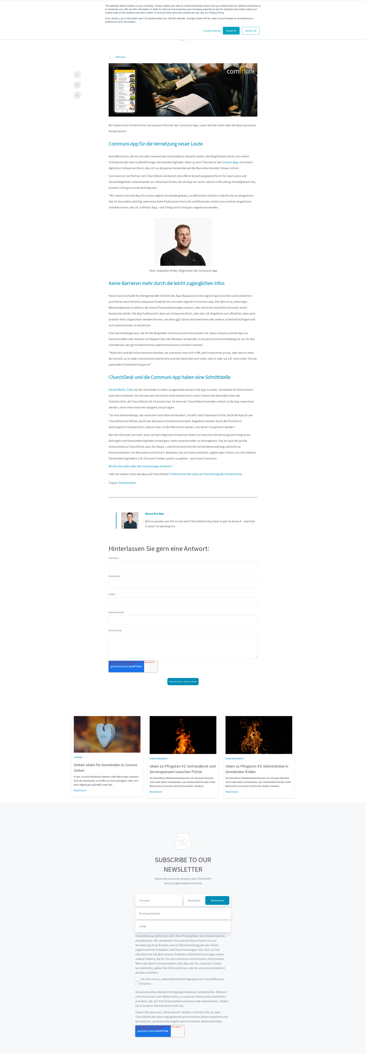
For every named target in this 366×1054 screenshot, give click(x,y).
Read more (80, 790)
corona (78, 757)
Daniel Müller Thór (121, 389)
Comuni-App (229, 162)
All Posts (120, 57)
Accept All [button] (231, 30)
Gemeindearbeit (159, 758)
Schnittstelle (127, 483)
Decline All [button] (250, 30)
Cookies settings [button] (212, 30)
